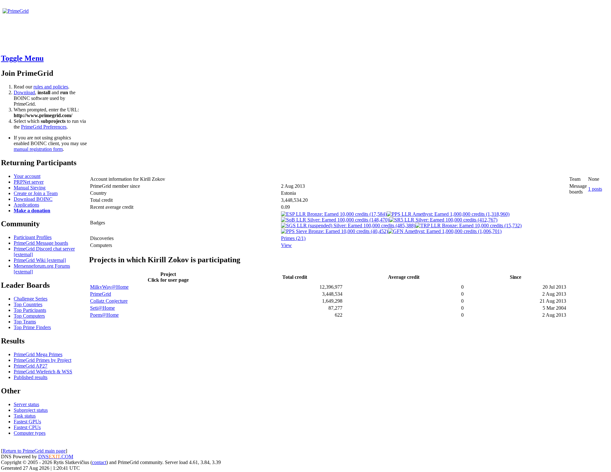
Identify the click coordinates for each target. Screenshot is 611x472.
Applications (26, 205)
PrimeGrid (100, 294)
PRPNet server (29, 182)
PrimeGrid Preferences (44, 127)
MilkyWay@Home (109, 287)
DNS (43, 456)
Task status (25, 416)
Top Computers (29, 316)
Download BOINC (33, 199)
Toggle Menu (22, 58)
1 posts (595, 189)
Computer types (30, 433)
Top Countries (28, 304)
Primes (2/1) (293, 238)
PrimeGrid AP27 (30, 366)
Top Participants (30, 310)
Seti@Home (102, 308)
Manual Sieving (30, 187)
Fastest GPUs (27, 421)
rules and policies (50, 86)
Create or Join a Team (36, 193)
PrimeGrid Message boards (41, 243)
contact (99, 462)
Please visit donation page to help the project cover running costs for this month (85, 16)
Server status (26, 404)
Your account (27, 176)
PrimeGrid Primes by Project (42, 360)
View (286, 245)
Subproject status (31, 410)
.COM (61, 456)
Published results (30, 377)
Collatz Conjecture (109, 301)
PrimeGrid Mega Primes (38, 354)
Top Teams (25, 321)
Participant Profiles (33, 237)
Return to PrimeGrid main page (34, 451)
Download (24, 92)
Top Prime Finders (32, 327)
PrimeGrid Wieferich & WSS (43, 371)
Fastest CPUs (27, 427)
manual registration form (38, 149)
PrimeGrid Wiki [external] (40, 260)
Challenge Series (30, 298)
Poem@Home (104, 315)
